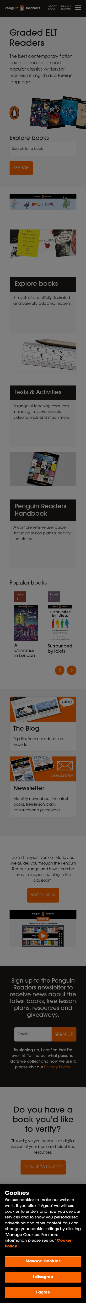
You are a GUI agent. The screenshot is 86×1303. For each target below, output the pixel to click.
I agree (43, 1292)
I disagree (43, 1277)
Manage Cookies (43, 1261)
